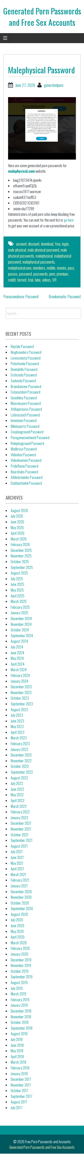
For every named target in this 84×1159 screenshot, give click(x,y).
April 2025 (17, 596)
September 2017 (21, 1096)
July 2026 (17, 516)
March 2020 (19, 942)
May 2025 (17, 590)
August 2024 (19, 641)
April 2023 (17, 732)
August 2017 (19, 1102)
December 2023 (21, 686)
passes (12, 274)
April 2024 (17, 664)
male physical (17, 250)
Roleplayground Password (27, 443)
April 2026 (17, 533)
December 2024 (21, 618)
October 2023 (20, 698)
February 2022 (20, 812)
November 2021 (21, 829)
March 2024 (19, 669)
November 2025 (21, 555)
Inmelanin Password (24, 420)
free (57, 244)
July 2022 (17, 783)
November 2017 (21, 1085)
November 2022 (21, 760)
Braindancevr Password (26, 386)
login (65, 244)
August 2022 (19, 778)
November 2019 (21, 965)
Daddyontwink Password (26, 483)
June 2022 (17, 789)
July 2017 (16, 1107)
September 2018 (21, 1028)
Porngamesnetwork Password (30, 437)
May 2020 (17, 931)
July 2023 (17, 715)
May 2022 (17, 794)
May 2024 (17, 658)
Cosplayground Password (27, 431)
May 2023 (17, 726)
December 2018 (21, 1011)
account (21, 244)
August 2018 (19, 1033)
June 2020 (17, 925)
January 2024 (19, 681)
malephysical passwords (38, 262)
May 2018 (17, 1050)
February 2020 (20, 948)
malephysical (44, 256)
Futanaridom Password (25, 392)
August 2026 (19, 510)
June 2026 (17, 521)
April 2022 (17, 800)
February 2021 (20, 880)
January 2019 (19, 1005)
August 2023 (19, 709)
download (47, 244)
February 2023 (20, 743)
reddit (12, 280)
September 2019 (21, 976)
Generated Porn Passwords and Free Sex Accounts (42, 16)
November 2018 (21, 1016)
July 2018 (17, 1039)
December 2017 (21, 1079)
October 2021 (19, 834)
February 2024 (20, 675)
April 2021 (17, 868)
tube (38, 280)
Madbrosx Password (24, 449)
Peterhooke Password (25, 363)
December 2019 (21, 960)
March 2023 (19, 738)
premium (62, 274)
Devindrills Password (24, 369)
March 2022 (19, 806)
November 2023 (21, 692)
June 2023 (17, 721)
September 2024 (22, 635)
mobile (51, 268)
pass (71, 268)
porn (52, 274)
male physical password (43, 250)
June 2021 (17, 857)
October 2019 (19, 971)
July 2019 (17, 988)
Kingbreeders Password (26, 352)
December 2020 (21, 891)
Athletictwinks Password (27, 477)
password (25, 274)
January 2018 (19, 1073)
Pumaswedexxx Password (21, 296)
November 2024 (21, 624)
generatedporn (53, 85)
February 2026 (20, 544)
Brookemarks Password (65, 296)
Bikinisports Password (25, 426)
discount (33, 244)
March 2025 (19, 601)
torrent (21, 280)
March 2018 (18, 1062)
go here (69, 220)
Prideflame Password (24, 466)
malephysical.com (21, 171)
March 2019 (18, 994)
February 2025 (20, 607)
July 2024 (17, 647)
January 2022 (19, 817)
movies (61, 268)
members (39, 268)
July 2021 (17, 851)
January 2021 (19, 886)
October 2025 (20, 561)
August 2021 (19, 846)
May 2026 (17, 527)
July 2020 (17, 920)
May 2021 (17, 863)
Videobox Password (23, 454)
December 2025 (21, 550)
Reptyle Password (22, 346)
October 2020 (20, 903)
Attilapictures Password (26, 409)
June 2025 (17, 584)
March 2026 (19, 539)
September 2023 (22, 704)
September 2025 (22, 567)
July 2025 (17, 578)
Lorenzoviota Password (26, 358)
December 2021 (21, 823)
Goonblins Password (24, 397)
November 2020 (21, 897)
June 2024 (17, 652)
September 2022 (22, 772)
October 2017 (19, 1090)
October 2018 (19, 1022)
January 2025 (19, 612)
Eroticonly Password (24, 375)
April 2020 (17, 937)
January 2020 (19, 954)
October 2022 (20, 766)
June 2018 (17, 1045)
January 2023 (19, 749)
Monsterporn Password (26, 403)
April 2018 (17, 1056)
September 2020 (22, 908)
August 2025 (19, 573)
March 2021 (18, 874)
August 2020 (19, 914)
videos (46, 280)
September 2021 (21, 840)
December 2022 (21, 755)
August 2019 (19, 982)
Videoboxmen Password (26, 460)
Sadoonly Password (23, 380)
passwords (40, 274)
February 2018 (20, 1068)
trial (30, 280)
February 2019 (20, 999)
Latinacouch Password (25, 415)
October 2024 (20, 630)
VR (54, 280)
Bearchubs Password (24, 471)
